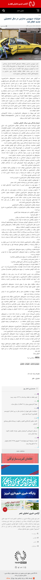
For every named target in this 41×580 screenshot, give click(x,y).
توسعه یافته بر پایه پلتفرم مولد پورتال (21, 578)
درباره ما (34, 534)
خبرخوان (34, 546)
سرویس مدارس (35, 364)
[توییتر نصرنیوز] (21, 568)
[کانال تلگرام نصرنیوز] (18, 568)
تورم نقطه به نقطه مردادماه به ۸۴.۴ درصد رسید (23, 397)
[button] (20, 58)
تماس (35, 542)
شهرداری (27, 364)
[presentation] (37, 43)
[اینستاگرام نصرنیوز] (25, 568)
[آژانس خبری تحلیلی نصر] (21, 4)
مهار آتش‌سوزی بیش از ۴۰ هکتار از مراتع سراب (24, 404)
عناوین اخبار (20, 11)
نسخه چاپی (3, 26)
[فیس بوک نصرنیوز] (23, 568)
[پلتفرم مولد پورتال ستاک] (33, 578)
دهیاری (22, 364)
